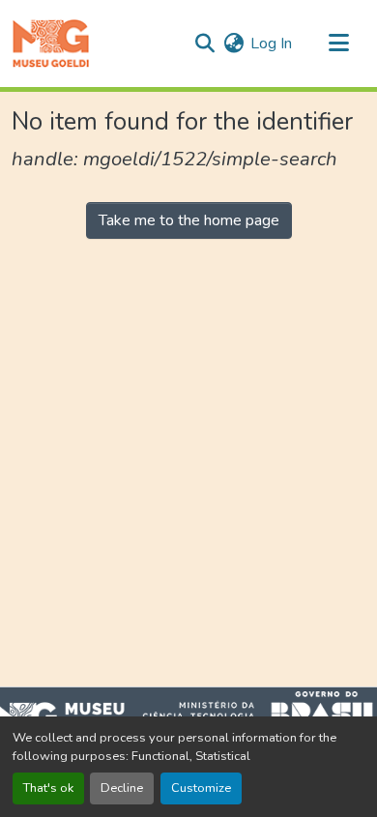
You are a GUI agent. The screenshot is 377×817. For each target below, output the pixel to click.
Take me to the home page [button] (189, 220)
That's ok (48, 788)
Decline (122, 788)
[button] (51, 43)
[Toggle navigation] (338, 43)
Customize (201, 788)
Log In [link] (271, 43)
